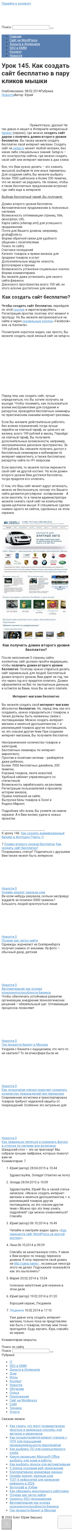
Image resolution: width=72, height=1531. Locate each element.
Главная (15, 36)
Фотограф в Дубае (23, 1487)
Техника (16, 1408)
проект (7, 133)
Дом (13, 1373)
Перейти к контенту (16, 3)
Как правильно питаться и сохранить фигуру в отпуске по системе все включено (35, 1144)
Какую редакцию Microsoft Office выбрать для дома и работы (35, 1458)
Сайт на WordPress (23, 40)
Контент (16, 52)
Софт (13, 1404)
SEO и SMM (18, 48)
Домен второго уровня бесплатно (29, 844)
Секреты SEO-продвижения (30, 1499)
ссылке (19, 310)
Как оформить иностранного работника (39, 1491)
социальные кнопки (37, 321)
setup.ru (18, 148)
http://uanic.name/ (26, 1263)
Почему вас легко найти (20, 940)
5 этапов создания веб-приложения (36, 1468)
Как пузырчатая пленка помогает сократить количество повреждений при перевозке (34, 1092)
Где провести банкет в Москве (25, 1045)
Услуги (15, 1412)
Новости (16, 56)
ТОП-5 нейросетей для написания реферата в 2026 (34, 1481)
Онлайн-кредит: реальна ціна (23, 892)
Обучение (17, 1389)
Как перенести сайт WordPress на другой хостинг (38, 1234)
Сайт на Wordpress (23, 1400)
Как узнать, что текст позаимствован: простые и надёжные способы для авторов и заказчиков (37, 1430)
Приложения (19, 1396)
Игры (14, 1377)
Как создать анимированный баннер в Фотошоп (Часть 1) (33, 835)
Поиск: (7, 27)
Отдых (14, 1393)
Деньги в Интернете (25, 44)
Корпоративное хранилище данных (36, 1472)
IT (11, 1362)
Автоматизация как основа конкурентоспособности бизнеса (26, 991)
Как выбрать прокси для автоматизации (40, 1464)
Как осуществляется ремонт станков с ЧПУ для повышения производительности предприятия (38, 1441)
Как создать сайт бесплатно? (31, 846)
